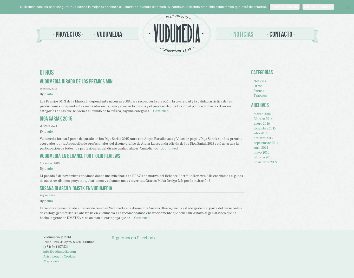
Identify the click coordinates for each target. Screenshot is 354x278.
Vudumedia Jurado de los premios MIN (76, 81)
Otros (258, 85)
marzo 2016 (262, 113)
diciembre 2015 (265, 128)
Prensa (259, 90)
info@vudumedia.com (59, 251)
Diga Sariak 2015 (56, 118)
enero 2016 (262, 123)
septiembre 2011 (266, 142)
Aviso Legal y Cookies (59, 256)
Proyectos (68, 34)
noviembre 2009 (265, 162)
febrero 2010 (263, 157)
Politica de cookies (318, 7)
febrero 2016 (263, 118)
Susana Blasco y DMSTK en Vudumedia (76, 188)
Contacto (280, 34)
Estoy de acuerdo (284, 7)
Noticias (243, 34)
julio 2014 (260, 133)
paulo (48, 94)
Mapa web (51, 261)
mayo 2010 (261, 152)
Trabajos (260, 95)
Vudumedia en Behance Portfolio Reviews (80, 156)
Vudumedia (109, 34)
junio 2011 (261, 147)
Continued (161, 110)
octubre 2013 (263, 138)
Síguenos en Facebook (134, 237)
